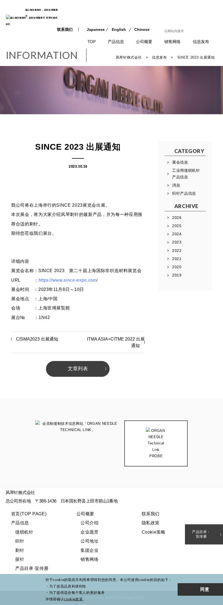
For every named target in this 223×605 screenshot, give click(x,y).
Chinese (142, 29)
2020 (177, 267)
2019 (177, 275)
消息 (176, 185)
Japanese (96, 29)
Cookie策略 (154, 532)
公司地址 (89, 541)
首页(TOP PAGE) (29, 513)
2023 (177, 242)
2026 (177, 217)
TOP (91, 41)
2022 (177, 250)
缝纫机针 (24, 532)
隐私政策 (151, 522)
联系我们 (65, 29)
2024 (177, 234)
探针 (19, 559)
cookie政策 (73, 599)
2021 (177, 259)
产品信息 (116, 41)
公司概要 (144, 41)
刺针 (19, 550)
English (119, 29)
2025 (177, 226)
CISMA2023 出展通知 (37, 339)
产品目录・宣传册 (201, 534)
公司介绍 (89, 522)
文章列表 (78, 368)
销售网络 (172, 41)
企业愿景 (89, 532)
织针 (19, 541)
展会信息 (180, 162)
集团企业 (89, 550)
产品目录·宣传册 (31, 568)
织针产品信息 (184, 193)
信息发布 (201, 41)
